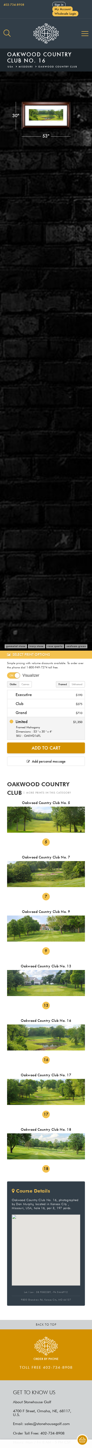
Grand (48, 712)
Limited (48, 728)
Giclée (13, 684)
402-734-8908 (14, 4)
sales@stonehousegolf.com (47, 1423)
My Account (62, 9)
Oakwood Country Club (57, 66)
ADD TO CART (46, 748)
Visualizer (30, 675)
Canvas (25, 684)
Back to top (46, 1324)
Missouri (26, 66)
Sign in (58, 4)
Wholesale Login (65, 13)
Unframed (77, 684)
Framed (63, 684)
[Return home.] (46, 33)
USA (10, 66)
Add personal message (48, 761)
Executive (48, 694)
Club (48, 703)
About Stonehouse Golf (32, 1402)
